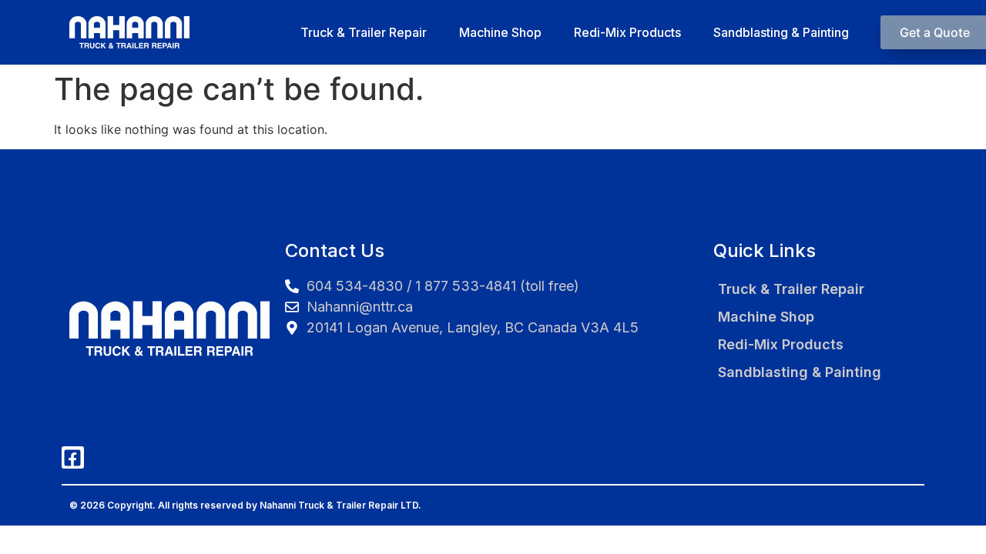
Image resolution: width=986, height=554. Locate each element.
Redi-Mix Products (627, 32)
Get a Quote (935, 32)
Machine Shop (500, 32)
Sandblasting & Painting (781, 32)
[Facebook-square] (73, 457)
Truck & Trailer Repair (363, 32)
